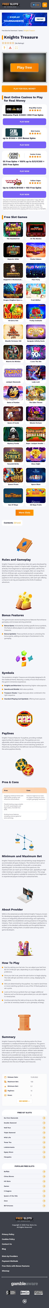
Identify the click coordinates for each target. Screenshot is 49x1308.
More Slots (24, 512)
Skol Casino (35, 131)
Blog (4, 1249)
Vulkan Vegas (35, 180)
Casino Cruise (35, 154)
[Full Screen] (16, 47)
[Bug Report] (10, 47)
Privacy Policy (8, 1234)
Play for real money (25, 88)
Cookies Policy (8, 1239)
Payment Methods (10, 1261)
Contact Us (7, 1244)
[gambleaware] (24, 1284)
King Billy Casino (35, 108)
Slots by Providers (10, 1256)
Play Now (24, 121)
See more (23, 1101)
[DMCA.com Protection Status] (24, 1293)
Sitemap (5, 1271)
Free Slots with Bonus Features (15, 1266)
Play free (24, 67)
